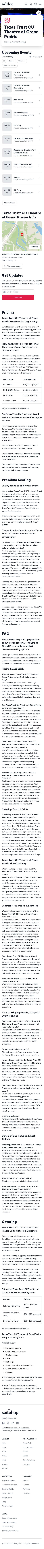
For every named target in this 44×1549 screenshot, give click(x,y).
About (25, 1480)
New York (27, 1443)
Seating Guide (8, 1489)
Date (10, 61)
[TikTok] (12, 1423)
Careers (26, 1485)
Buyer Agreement (9, 1518)
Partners (26, 1489)
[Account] (35, 4)
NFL (4, 1443)
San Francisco (29, 1460)
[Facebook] (3, 1423)
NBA (4, 1447)
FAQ (4, 1502)
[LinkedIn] (17, 1423)
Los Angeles (28, 1447)
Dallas (25, 1456)
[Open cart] (31, 4)
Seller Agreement (9, 1522)
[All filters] (4, 61)
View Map (34, 247)
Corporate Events (9, 1485)
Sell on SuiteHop (9, 1480)
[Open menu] (40, 4)
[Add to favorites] (38, 12)
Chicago (26, 1464)
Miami (25, 1451)
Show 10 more (9, 203)
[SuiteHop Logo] (7, 4)
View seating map (13, 266)
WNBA (5, 1464)
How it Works (7, 1493)
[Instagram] (8, 1423)
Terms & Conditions (10, 1531)
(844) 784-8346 (9, 1418)
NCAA (4, 1468)
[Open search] (26, 4)
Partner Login (7, 1506)
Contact (26, 1493)
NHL (4, 1456)
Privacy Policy (7, 1526)
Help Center (7, 1497)
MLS (4, 1460)
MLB (4, 1451)
